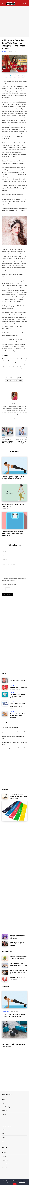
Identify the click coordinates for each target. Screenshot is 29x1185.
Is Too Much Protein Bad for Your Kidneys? (17, 978)
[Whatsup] (18, 75)
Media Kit (4, 1156)
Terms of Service (6, 1164)
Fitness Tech (5, 1011)
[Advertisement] (14, 21)
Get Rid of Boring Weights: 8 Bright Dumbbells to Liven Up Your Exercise (17, 937)
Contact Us (4, 1167)
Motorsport (19, 383)
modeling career (10, 383)
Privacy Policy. (22, 1182)
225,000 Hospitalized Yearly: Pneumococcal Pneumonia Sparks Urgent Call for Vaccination (17, 706)
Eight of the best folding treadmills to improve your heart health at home (18, 796)
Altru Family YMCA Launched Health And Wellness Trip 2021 (7, 441)
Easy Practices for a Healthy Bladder (17, 681)
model (20, 380)
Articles (3, 1099)
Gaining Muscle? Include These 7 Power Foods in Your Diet (18, 957)
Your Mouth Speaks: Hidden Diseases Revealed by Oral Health (17, 696)
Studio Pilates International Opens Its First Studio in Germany (17, 944)
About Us (4, 1152)
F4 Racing (8, 380)
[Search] (25, 3)
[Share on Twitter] (10, 75)
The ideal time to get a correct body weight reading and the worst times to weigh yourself (13, 533)
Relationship (4, 1110)
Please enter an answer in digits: (9, 584)
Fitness (15, 380)
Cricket (3, 1133)
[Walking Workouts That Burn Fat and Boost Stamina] (14, 492)
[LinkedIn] (14, 75)
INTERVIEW (4, 51)
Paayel (14, 403)
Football (3, 1137)
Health (12, 678)
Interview (4, 1114)
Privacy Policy (5, 1160)
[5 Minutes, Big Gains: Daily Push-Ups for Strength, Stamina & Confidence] (14, 465)
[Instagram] (22, 75)
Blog (3, 1103)
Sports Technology (6, 1107)
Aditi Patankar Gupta (10, 377)
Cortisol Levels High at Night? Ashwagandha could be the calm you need (18, 965)
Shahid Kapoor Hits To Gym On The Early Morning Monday (21, 441)
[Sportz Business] (10, 3)
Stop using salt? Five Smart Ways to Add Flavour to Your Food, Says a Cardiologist (18, 972)
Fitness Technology (6, 1126)
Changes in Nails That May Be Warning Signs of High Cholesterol (18, 715)
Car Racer (20, 377)
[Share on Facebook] (6, 75)
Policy (3, 1141)
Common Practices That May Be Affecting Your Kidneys (18, 688)
